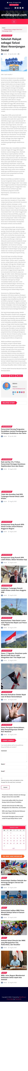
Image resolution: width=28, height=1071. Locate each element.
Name (3, 764)
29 (20, 843)
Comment (4, 751)
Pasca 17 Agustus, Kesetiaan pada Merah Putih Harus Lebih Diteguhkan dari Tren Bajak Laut (14, 655)
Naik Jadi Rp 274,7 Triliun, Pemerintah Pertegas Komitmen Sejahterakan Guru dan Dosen (13, 464)
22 (20, 841)
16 (23, 838)
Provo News (10, 999)
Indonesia (5, 375)
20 (14, 841)
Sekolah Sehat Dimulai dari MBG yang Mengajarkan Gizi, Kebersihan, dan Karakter (13, 942)
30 (23, 843)
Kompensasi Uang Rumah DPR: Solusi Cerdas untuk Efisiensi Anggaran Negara (12, 526)
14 (17, 838)
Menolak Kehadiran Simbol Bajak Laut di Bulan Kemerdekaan (13, 695)
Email (3, 771)
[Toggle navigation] (14, 21)
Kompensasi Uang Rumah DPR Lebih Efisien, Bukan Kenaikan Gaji (14, 558)
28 (17, 843)
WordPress (22, 997)
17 (4, 841)
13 (14, 838)
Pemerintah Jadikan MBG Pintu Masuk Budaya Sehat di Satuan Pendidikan (12, 912)
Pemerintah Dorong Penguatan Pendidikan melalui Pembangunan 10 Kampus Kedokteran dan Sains (14, 431)
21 (17, 841)
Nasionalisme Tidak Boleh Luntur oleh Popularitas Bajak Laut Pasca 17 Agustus (14, 622)
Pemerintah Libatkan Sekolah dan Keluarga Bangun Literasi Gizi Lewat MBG (14, 882)
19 (10, 841)
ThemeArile (18, 999)
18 (7, 841)
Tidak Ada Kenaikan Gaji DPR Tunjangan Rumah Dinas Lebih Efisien (12, 496)
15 (20, 838)
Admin (5, 54)
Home (3, 27)
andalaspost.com (14, 15)
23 (23, 841)
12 (10, 838)
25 (7, 843)
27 (14, 843)
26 (10, 843)
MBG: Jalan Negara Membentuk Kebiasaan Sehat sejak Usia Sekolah (13, 977)
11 (7, 838)
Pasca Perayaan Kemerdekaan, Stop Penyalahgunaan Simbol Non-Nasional (12, 729)
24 (4, 843)
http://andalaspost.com (19, 388)
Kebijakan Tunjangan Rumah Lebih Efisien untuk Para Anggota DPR (13, 590)
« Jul (13, 848)
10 (4, 838)
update (20, 375)
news (13, 375)
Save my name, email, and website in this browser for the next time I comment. (12, 781)
